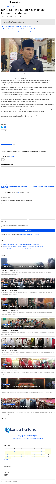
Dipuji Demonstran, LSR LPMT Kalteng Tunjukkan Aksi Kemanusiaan (24, 266)
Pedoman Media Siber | (32, 435)
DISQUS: (28, 192)
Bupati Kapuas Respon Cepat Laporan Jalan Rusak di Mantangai (14, 187)
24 (7, 456)
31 (7, 457)
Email (30, 216)
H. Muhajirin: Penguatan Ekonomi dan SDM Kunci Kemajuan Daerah (18, 28)
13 (28, 453)
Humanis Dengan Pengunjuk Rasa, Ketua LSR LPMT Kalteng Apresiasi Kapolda (28, 286)
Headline (5, 264)
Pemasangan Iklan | (32, 436)
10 (7, 453)
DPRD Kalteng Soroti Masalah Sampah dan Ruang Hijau (20, 406)
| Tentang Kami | (22, 435)
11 (14, 453)
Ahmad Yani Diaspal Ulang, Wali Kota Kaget (44, 186)
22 (41, 454)
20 (28, 454)
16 (48, 453)
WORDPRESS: (15, 192)
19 (21, 454)
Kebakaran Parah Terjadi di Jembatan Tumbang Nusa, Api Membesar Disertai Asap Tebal (23, 246)
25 (14, 456)
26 (21, 456)
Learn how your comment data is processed (29, 234)
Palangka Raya (6, 324)
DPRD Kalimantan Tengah (9, 404)
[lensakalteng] (14, 2)
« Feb (5, 459)
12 (21, 453)
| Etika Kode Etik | (23, 436)
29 (41, 456)
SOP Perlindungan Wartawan (19, 438)
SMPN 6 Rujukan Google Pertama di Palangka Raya (19, 326)
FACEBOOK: (22, 192)
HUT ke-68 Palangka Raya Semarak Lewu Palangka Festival (21, 386)
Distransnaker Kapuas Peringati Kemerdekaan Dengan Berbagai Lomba (25, 366)
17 (7, 454)
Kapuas (4, 344)
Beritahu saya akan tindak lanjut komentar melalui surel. (15, 225)
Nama (3, 216)
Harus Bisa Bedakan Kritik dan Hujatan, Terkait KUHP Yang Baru (17, 31)
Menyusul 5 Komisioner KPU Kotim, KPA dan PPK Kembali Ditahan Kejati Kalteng (21, 244)
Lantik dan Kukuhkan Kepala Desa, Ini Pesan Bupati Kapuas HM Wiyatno (25, 346)
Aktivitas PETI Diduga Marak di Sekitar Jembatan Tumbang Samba (18, 248)
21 (34, 454)
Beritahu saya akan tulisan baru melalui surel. (13, 227)
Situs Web (3, 221)
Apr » (8, 459)
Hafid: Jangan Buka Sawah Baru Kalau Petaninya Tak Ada (16, 26)
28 (34, 456)
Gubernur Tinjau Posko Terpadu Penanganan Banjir (18, 306)
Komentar (3, 204)
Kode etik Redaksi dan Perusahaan (35, 438)
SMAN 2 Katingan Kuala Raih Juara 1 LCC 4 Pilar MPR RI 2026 (16, 251)
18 (14, 454)
